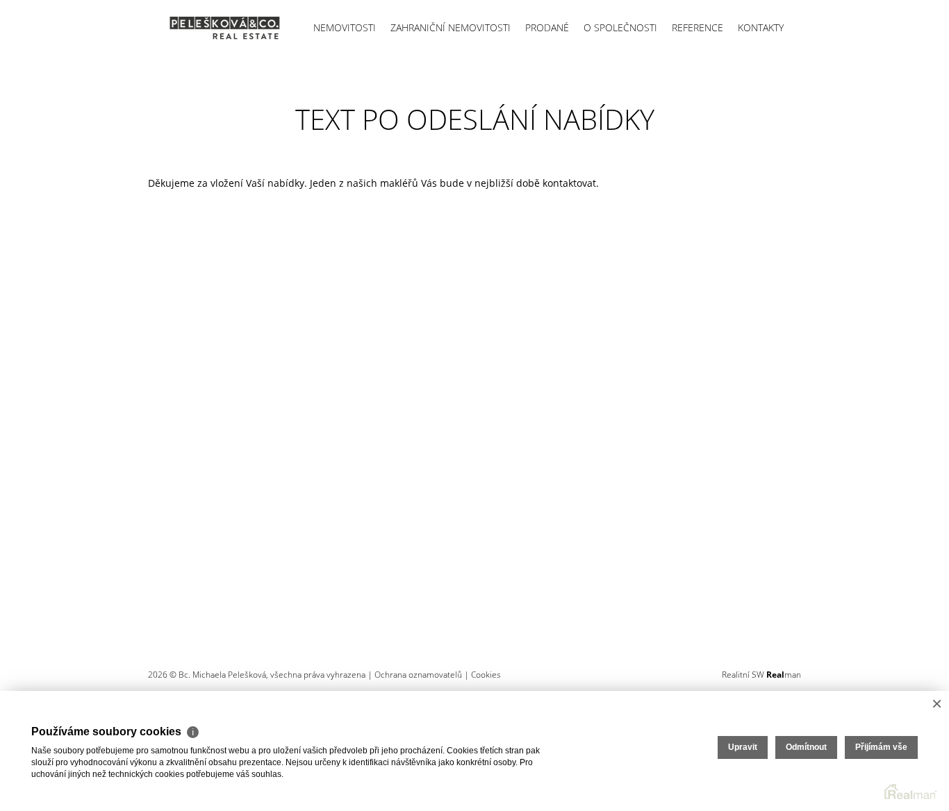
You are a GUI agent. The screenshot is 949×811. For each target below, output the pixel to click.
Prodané (547, 27)
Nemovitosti (344, 27)
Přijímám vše (881, 747)
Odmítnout (806, 747)
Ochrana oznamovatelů (418, 674)
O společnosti (620, 27)
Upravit (742, 747)
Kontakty (761, 27)
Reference (697, 27)
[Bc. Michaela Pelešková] (214, 27)
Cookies (486, 674)
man (783, 674)
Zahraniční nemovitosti (450, 27)
